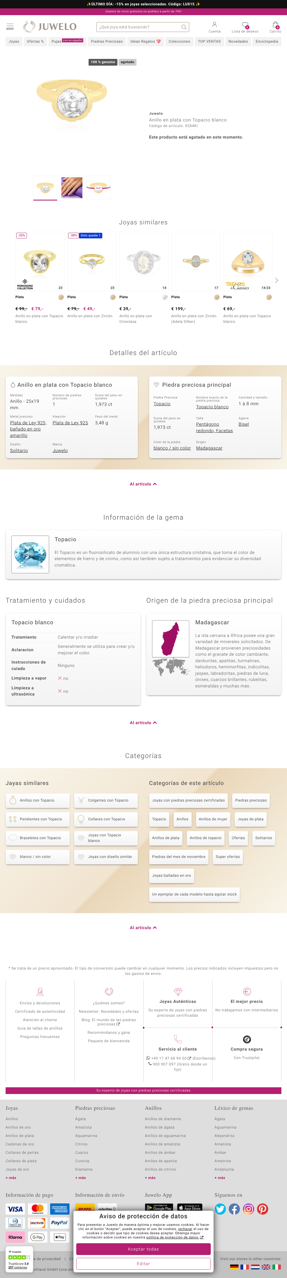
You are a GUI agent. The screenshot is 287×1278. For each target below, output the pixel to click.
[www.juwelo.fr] (244, 1267)
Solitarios (263, 838)
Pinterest (262, 1209)
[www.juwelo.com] (266, 1267)
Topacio (162, 403)
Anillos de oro (18, 1127)
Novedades (238, 41)
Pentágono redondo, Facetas (214, 427)
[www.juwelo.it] (276, 1267)
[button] (10, 26)
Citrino (81, 1144)
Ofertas (238, 838)
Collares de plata (21, 1161)
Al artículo (140, 484)
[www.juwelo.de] (234, 1267)
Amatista (83, 1127)
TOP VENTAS (209, 41)
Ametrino (223, 1161)
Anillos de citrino (160, 1169)
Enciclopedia (267, 41)
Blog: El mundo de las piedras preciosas (109, 1022)
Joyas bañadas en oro (171, 875)
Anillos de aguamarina (165, 1136)
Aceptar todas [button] (143, 1249)
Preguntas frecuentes (40, 1037)
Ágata (80, 1119)
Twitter (220, 1209)
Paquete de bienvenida (108, 1041)
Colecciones (179, 41)
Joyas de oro (17, 1169)
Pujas (67, 41)
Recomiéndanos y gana (109, 1032)
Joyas (14, 41)
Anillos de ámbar (160, 1152)
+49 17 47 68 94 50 (169, 1058)
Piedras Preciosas (107, 41)
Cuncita (82, 1161)
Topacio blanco (212, 407)
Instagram (248, 1209)
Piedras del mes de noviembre (178, 857)
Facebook (234, 1209)
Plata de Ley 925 (70, 423)
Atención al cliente (40, 1020)
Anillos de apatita (161, 1161)
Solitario (19, 450)
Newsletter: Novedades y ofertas (109, 1011)
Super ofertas (228, 857)
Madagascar (209, 448)
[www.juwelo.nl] (255, 1267)
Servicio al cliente (178, 1049)
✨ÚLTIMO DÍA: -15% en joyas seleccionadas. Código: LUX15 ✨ (143, 4)
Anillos (183, 819)
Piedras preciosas (251, 800)
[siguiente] (276, 280)
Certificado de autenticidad (40, 1011)
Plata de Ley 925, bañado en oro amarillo (28, 429)
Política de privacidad (41, 1259)
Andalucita (224, 1169)
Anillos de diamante (163, 1119)
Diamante (84, 1169)
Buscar (184, 27)
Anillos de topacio (205, 838)
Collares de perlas (22, 1152)
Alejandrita (225, 1136)
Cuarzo (81, 1152)
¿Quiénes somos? (109, 1003)
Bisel (244, 424)
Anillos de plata (165, 838)
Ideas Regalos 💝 (146, 41)
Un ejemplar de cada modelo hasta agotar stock (194, 894)
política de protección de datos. (172, 1237)
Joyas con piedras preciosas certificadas (188, 800)
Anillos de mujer (213, 819)
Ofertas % (35, 41)
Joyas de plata (250, 819)
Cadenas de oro (20, 1144)
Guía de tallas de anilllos (40, 1028)
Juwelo (60, 450)
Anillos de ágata (160, 1127)
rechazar (185, 1229)
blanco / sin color (172, 448)
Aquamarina (86, 1136)
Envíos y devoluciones (40, 1003)
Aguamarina (226, 1127)
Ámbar (221, 1152)
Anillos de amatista (162, 1144)
